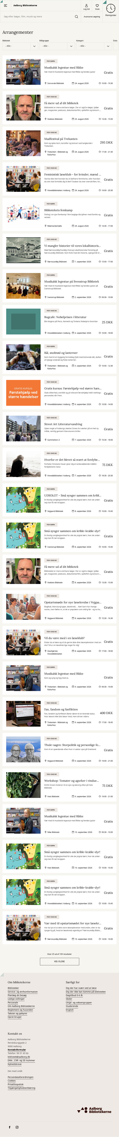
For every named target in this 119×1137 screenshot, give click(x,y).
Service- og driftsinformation (23, 991)
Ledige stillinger (16, 999)
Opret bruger (15, 1017)
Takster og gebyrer (17, 1013)
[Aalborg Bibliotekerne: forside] (94, 1110)
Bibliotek (6, 40)
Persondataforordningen (20, 1077)
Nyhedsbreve (15, 1064)
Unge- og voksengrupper (79, 1002)
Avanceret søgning (92, 16)
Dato (115, 40)
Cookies (12, 1080)
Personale (13, 1002)
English (70, 1010)
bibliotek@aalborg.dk (19, 1057)
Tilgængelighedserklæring (21, 1088)
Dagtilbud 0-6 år (74, 995)
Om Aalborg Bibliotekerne (21, 1006)
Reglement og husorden (20, 1010)
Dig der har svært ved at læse (81, 988)
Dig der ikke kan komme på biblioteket (86, 991)
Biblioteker (13, 988)
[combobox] (40, 16)
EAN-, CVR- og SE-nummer (21, 1060)
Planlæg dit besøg (17, 995)
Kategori (80, 40)
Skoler (69, 999)
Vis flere (59, 961)
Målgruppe (44, 40)
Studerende (72, 1006)
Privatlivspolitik (15, 1084)
